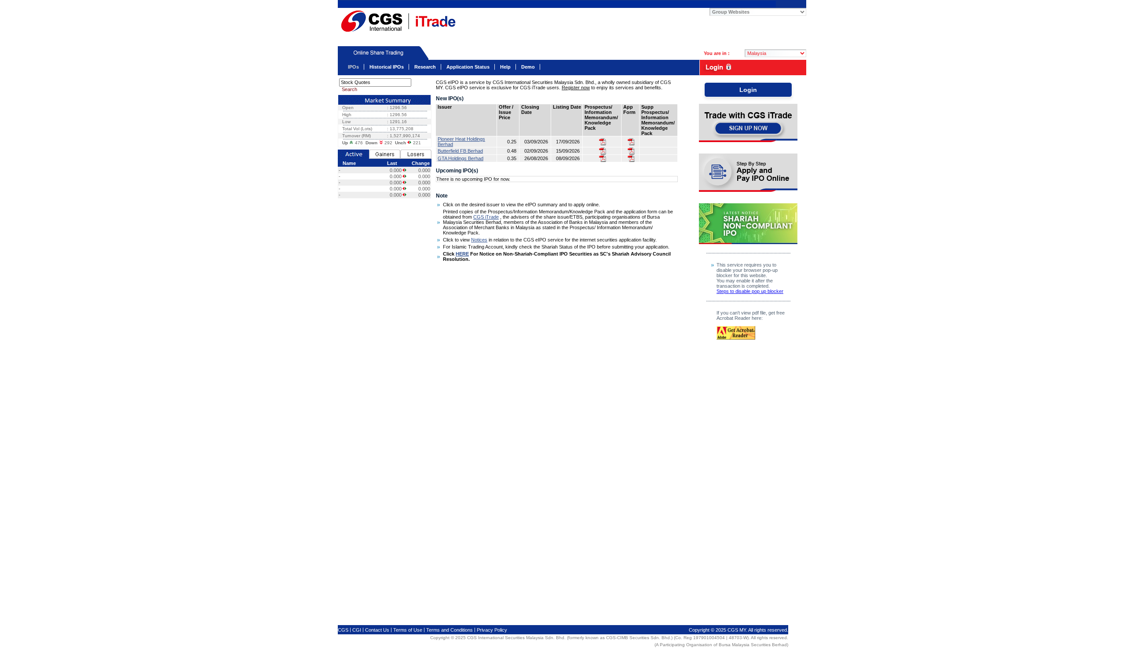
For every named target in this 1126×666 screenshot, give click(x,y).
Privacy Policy (492, 630)
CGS (557, 4)
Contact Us (378, 630)
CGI (357, 630)
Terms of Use (408, 630)
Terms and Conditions (450, 630)
